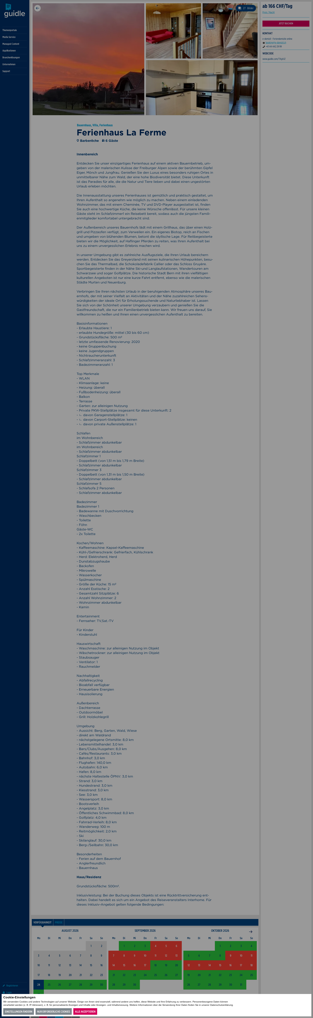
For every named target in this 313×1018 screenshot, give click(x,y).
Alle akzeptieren (85, 1011)
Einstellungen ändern (18, 1011)
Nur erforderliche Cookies (53, 1011)
